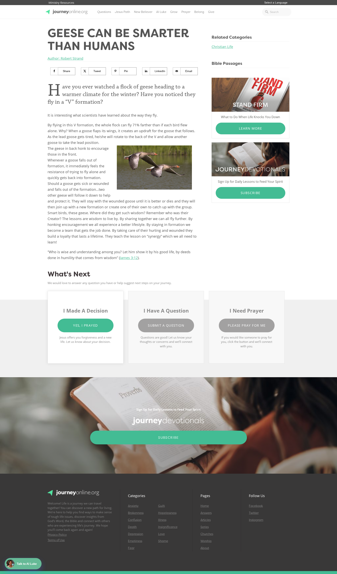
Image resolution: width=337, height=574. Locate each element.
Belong (199, 12)
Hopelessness (167, 513)
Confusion (135, 520)
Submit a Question (166, 325)
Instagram (256, 520)
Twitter (254, 513)
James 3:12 (129, 257)
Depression (135, 534)
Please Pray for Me (246, 325)
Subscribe (250, 193)
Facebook (256, 506)
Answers (206, 513)
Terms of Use (56, 540)
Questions (104, 12)
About (204, 548)
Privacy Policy (57, 535)
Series (204, 527)
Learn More (250, 128)
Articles (205, 520)
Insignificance (167, 527)
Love (161, 534)
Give (211, 12)
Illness (162, 520)
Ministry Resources (61, 3)
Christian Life (222, 46)
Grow (173, 12)
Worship (206, 541)
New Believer (143, 12)
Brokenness (136, 513)
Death (132, 527)
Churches (206, 534)
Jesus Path (122, 12)
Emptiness (135, 541)
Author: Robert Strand (65, 58)
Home (204, 506)
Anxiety (133, 506)
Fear (131, 548)
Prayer (185, 12)
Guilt (161, 506)
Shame (163, 541)
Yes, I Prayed (85, 325)
